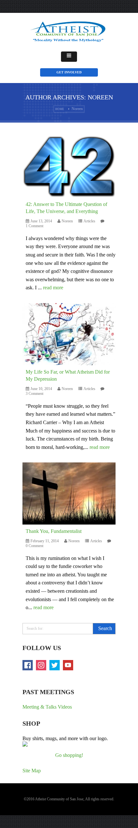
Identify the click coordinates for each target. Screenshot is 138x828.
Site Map (31, 770)
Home (59, 109)
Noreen (67, 221)
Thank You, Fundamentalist (54, 531)
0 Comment (34, 546)
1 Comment (34, 226)
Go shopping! (69, 755)
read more (53, 287)
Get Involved (69, 72)
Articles (89, 221)
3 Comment (34, 393)
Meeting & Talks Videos (47, 707)
